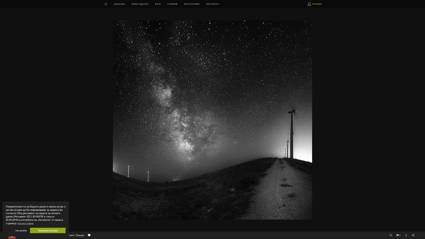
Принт (139, 3)
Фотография (191, 3)
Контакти (212, 3)
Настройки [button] (21, 230)
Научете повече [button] (26, 223)
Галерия (172, 3)
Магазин (119, 3)
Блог (158, 3)
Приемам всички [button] (48, 230)
